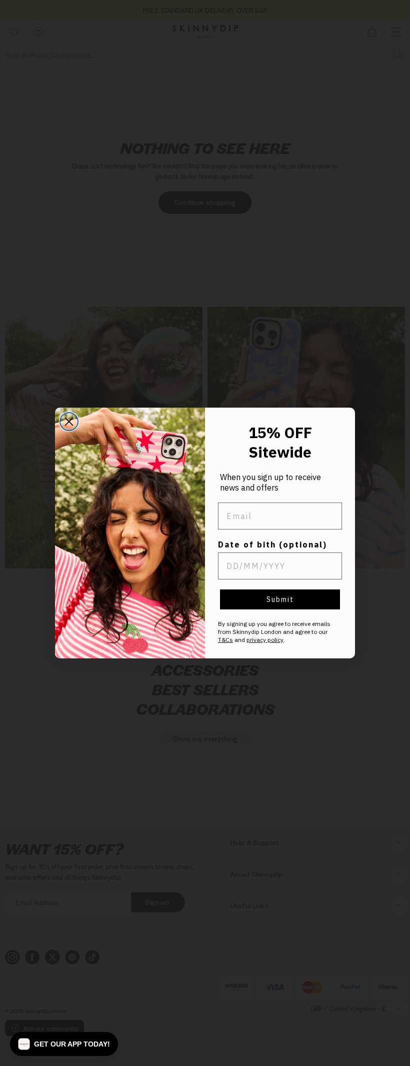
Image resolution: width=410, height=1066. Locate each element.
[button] (64, 1044)
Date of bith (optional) (272, 544)
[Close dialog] (69, 422)
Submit (280, 599)
